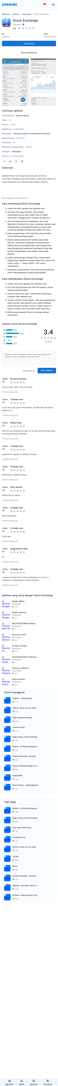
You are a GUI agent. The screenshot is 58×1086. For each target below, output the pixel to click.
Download (29, 43)
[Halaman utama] (9, 7)
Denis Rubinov (22, 115)
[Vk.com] (10, 161)
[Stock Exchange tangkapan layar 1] (15, 82)
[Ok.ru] (16, 161)
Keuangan (16, 151)
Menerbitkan (47, 370)
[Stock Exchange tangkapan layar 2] (43, 82)
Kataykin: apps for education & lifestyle (31, 133)
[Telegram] (4, 161)
